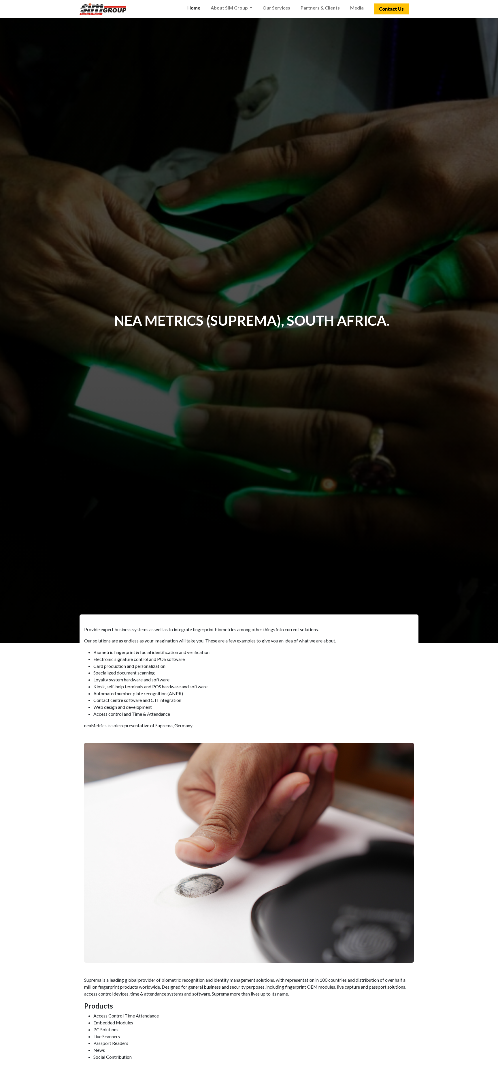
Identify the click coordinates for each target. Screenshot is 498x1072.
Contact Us (391, 9)
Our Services (276, 7)
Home (193, 7)
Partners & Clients (320, 7)
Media (357, 7)
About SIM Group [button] (230, 7)
